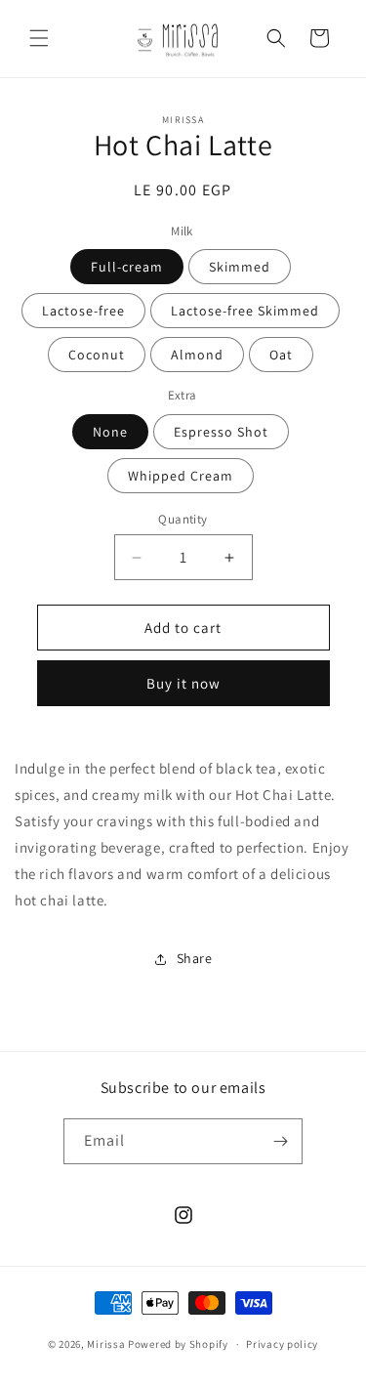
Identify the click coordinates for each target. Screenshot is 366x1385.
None (110, 432)
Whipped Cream (180, 475)
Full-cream (127, 266)
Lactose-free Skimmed (245, 310)
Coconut (96, 354)
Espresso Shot (221, 432)
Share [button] (195, 958)
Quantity (182, 519)
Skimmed (239, 266)
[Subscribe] (280, 1141)
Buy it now (183, 683)
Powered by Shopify (178, 1344)
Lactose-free (83, 310)
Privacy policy (282, 1344)
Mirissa (106, 1344)
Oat (281, 354)
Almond (197, 354)
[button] (39, 38)
